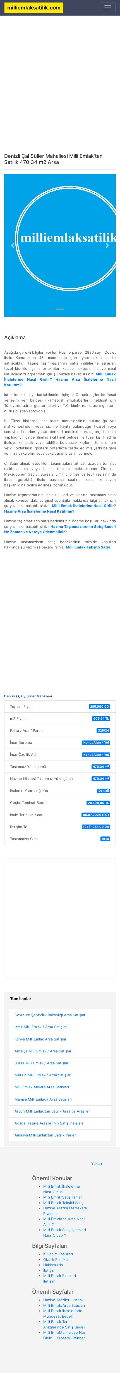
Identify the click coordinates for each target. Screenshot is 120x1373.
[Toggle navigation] (108, 7)
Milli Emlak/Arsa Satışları (64, 1305)
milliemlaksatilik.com (34, 7)
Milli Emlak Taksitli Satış (63, 1202)
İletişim (49, 1270)
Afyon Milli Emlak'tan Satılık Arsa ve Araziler (52, 1111)
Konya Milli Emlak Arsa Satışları (41, 1039)
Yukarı (96, 1163)
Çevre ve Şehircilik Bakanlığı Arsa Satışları (50, 1015)
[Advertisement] (60, 80)
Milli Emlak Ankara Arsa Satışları (42, 1087)
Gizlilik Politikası (56, 1259)
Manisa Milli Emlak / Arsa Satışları (43, 1099)
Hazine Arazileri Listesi (63, 1300)
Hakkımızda (53, 1265)
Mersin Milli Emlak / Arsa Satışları (43, 1075)
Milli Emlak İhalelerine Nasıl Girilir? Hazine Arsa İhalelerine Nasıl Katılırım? (60, 379)
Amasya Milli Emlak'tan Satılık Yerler (45, 1135)
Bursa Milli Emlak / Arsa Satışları (42, 1063)
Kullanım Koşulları (58, 1254)
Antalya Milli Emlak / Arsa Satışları (43, 1051)
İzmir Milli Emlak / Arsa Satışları (41, 1027)
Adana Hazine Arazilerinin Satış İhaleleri (49, 1123)
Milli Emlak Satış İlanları (63, 1197)
